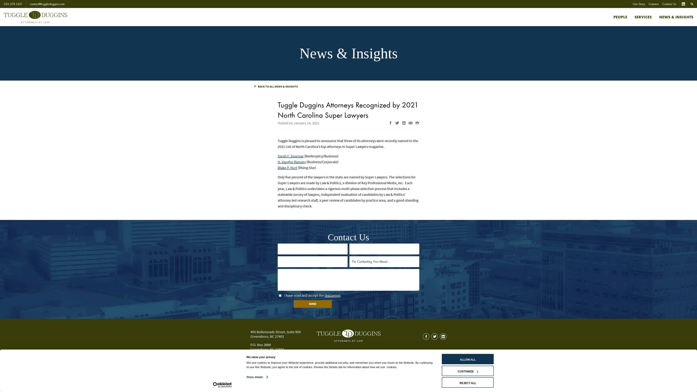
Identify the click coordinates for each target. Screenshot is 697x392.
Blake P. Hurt (287, 167)
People (620, 17)
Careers (654, 4)
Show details (254, 377)
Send (312, 304)
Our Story (639, 4)
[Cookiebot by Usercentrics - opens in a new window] (222, 385)
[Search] (692, 4)
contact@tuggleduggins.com (47, 4)
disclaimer (332, 295)
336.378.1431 (13, 4)
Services (643, 17)
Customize (466, 371)
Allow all (468, 359)
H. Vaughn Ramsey (292, 162)
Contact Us (669, 4)
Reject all (468, 383)
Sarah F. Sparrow (290, 156)
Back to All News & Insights (278, 86)
